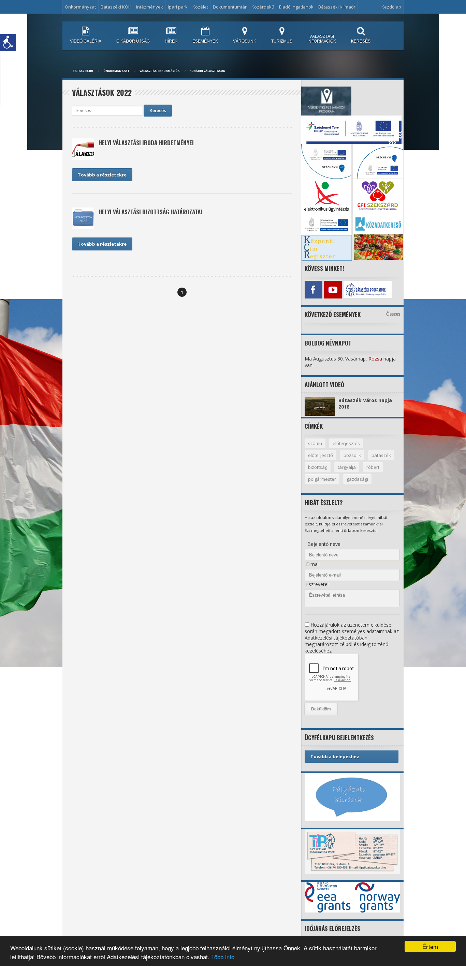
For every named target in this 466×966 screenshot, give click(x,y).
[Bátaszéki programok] (352, 289)
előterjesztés (346, 443)
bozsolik (352, 455)
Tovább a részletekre (102, 175)
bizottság (317, 467)
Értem (430, 946)
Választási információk (159, 71)
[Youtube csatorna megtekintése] (332, 289)
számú (315, 443)
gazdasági (357, 479)
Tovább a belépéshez (334, 756)
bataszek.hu (83, 71)
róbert (372, 467)
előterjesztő (320, 455)
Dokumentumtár (230, 7)
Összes (393, 314)
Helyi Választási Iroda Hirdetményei (146, 142)
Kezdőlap (391, 7)
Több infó (222, 956)
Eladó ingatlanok (296, 7)
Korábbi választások (207, 71)
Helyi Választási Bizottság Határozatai (150, 212)
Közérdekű (262, 7)
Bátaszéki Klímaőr (336, 7)
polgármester (322, 479)
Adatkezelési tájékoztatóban (336, 637)
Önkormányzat (116, 71)
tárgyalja (347, 467)
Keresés (157, 110)
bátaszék (381, 455)
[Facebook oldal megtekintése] (313, 289)
